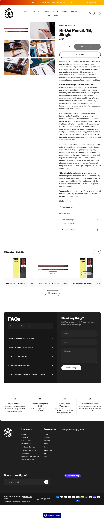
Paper (46, 434)
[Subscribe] (46, 482)
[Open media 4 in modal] (42, 48)
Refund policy (7, 501)
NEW (45, 457)
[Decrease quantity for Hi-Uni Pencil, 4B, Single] (61, 47)
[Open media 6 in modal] (42, 66)
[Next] (71, 2)
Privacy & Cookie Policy (30, 457)
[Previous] (33, 2)
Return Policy (26, 440)
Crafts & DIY (48, 450)
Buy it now (80, 54)
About (23, 434)
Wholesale (25, 453)
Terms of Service (27, 460)
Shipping (24, 437)
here (28, 326)
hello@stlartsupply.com (14, 411)
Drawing (47, 440)
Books (46, 447)
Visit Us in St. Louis (28, 450)
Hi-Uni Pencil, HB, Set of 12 (83, 284)
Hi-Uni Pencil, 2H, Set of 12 (16, 284)
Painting (47, 437)
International (26, 444)
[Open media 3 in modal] (16, 48)
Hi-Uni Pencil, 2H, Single (49, 284)
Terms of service (26, 501)
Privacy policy (16, 501)
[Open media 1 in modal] (16, 30)
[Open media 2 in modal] (42, 30)
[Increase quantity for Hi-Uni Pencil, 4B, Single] (69, 47)
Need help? (66, 213)
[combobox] (94, 2)
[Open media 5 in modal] (16, 66)
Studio (46, 444)
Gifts (45, 453)
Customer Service (28, 447)
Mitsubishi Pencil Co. (67, 26)
